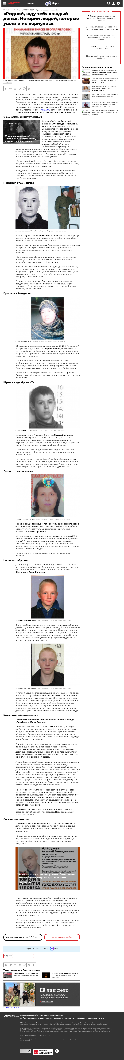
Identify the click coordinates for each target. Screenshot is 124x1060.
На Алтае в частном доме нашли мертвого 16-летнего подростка (26, 974)
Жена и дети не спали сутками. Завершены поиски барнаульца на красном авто (46, 876)
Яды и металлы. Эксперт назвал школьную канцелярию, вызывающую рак (104, 88)
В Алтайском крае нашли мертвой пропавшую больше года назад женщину (65, 975)
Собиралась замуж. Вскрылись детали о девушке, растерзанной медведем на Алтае (104, 72)
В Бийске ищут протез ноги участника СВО (101, 47)
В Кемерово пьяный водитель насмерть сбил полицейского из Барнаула (101, 18)
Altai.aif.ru (45, 110)
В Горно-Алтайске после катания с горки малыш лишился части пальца (101, 28)
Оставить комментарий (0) (62, 937)
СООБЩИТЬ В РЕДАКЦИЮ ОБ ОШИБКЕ (90, 1018)
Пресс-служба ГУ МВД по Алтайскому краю (49, 341)
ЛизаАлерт (7, 83)
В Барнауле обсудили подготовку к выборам (101, 57)
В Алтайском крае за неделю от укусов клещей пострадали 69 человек (101, 38)
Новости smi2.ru (11, 1007)
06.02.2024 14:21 (9, 10)
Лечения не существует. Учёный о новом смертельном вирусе (105, 95)
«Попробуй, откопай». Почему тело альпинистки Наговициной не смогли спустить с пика (105, 104)
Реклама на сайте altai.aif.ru (51, 1015)
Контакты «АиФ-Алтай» (29, 1015)
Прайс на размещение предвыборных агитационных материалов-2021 (47, 1018)
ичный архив (41, 231)
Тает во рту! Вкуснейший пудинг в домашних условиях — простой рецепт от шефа (105, 80)
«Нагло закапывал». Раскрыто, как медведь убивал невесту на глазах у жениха (105, 112)
